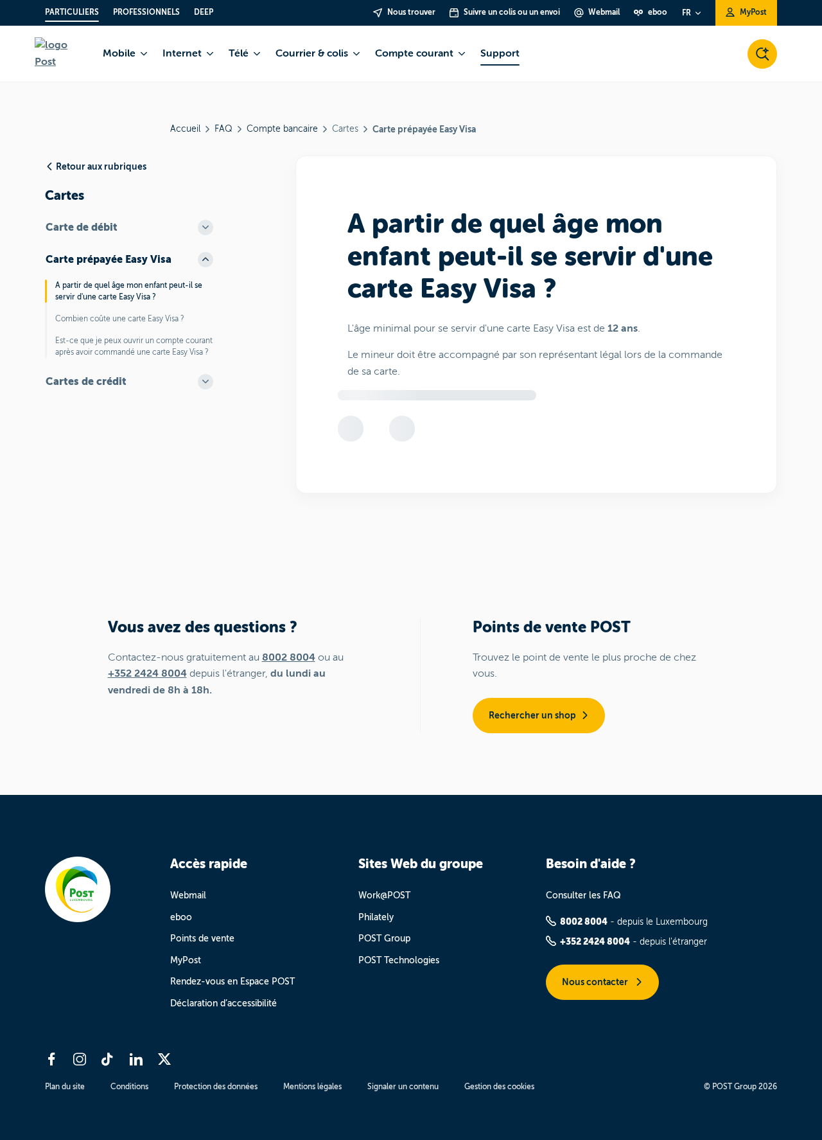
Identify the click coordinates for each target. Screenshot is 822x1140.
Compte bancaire (282, 129)
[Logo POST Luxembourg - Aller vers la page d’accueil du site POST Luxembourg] (61, 53)
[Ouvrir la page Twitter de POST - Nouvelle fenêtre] (164, 1059)
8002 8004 (288, 657)
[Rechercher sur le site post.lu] (762, 54)
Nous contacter (596, 982)
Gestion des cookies (499, 1086)
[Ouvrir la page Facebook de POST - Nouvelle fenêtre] (51, 1059)
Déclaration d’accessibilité (223, 1003)
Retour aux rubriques (101, 166)
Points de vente (202, 938)
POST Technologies (398, 960)
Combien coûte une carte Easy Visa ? (119, 318)
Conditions (129, 1086)
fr (686, 12)
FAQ (223, 129)
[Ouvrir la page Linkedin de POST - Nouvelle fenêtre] (136, 1059)
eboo (181, 917)
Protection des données (216, 1086)
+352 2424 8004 (147, 673)
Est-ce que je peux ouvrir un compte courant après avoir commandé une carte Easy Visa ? (134, 346)
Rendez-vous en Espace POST (232, 981)
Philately (376, 917)
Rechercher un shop (532, 715)
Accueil (185, 129)
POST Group (384, 938)
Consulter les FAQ (583, 895)
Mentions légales (312, 1086)
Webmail (188, 895)
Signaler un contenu (403, 1086)
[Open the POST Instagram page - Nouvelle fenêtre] (79, 1059)
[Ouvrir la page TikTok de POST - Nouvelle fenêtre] (107, 1059)
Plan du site (65, 1086)
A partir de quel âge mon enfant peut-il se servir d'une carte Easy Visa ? (128, 291)
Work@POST (384, 895)
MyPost (185, 960)
